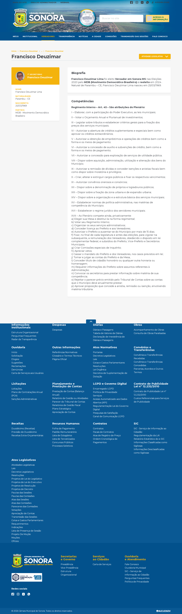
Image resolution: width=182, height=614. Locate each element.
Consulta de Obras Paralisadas (150, 333)
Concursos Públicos (62, 442)
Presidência (67, 564)
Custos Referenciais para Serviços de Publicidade (151, 400)
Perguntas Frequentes (23, 336)
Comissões (111, 36)
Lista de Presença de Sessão (26, 531)
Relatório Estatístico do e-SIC (149, 439)
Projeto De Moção (21, 534)
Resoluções (99, 366)
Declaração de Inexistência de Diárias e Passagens (109, 338)
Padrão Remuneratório (64, 432)
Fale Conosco (160, 36)
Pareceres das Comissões (24, 506)
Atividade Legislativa (152, 56)
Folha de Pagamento (63, 428)
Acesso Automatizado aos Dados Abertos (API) (110, 401)
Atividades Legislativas (23, 465)
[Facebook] (131, 2)
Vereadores (48, 36)
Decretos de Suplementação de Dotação (110, 375)
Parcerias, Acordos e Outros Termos (148, 371)
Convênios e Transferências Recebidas (148, 357)
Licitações (16, 388)
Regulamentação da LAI (147, 435)
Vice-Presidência (69, 568)
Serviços (97, 395)
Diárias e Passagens (103, 330)
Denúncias (17, 369)
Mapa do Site (20, 2)
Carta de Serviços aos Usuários (27, 373)
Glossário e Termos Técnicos (67, 356)
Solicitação (17, 356)
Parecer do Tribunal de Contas (68, 401)
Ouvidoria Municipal (135, 568)
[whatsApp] (147, 2)
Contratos (98, 428)
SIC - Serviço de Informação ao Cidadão (150, 430)
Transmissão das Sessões (134, 36)
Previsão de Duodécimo (24, 432)
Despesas (57, 330)
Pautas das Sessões (21, 492)
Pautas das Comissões (22, 496)
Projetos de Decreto (22, 489)
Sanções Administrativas (24, 399)
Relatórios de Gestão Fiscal (66, 405)
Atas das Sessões (20, 499)
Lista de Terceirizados (63, 439)
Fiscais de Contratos (103, 432)
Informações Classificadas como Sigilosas (150, 444)
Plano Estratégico (61, 408)
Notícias (83, 36)
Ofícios (15, 541)
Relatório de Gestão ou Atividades (70, 398)
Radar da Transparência (24, 339)
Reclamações (18, 366)
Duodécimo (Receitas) (23, 428)
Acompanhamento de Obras (149, 330)
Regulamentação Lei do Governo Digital (110, 408)
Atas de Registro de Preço (107, 435)
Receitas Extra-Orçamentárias (27, 435)
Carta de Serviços (102, 564)
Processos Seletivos (62, 446)
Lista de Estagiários (62, 435)
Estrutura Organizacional (24, 332)
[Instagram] (137, 2)
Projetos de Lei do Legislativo (26, 479)
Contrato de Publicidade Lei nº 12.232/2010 (150, 393)
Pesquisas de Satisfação (105, 413)
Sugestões (17, 362)
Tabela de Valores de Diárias (108, 333)
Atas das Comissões (21, 503)
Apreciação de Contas (63, 412)
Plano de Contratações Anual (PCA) (27, 394)
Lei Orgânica (99, 369)
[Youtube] (142, 2)
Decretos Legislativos (104, 356)
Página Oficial (59, 359)
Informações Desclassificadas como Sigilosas (149, 451)
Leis (95, 359)
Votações (16, 510)
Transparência (67, 36)
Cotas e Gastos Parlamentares (109, 362)
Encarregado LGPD (103, 388)
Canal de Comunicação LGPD (108, 416)
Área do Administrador (43, 2)
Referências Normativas (64, 352)
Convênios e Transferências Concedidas (148, 364)
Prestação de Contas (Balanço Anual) (68, 393)
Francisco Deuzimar (29, 51)
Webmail (64, 2)
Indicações (17, 527)
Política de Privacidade (105, 392)
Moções (15, 537)
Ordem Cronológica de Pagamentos (105, 441)
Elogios (15, 359)
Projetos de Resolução (23, 485)
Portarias (97, 352)
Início (16, 36)
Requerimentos (19, 524)
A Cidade (96, 36)
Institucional (30, 36)
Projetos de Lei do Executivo (26, 482)
